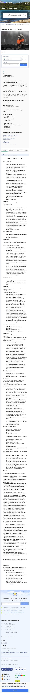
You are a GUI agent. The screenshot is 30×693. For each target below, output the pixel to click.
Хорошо (15, 690)
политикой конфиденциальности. (10, 608)
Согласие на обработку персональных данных (12, 650)
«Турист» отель (6, 141)
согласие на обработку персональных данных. (15, 610)
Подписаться (24, 603)
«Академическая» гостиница (9, 144)
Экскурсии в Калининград (11, 24)
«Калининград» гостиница (9, 138)
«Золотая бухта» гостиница (9, 136)
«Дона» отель (6, 142)
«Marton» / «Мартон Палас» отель (10, 135)
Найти (23, 64)
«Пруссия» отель (7, 139)
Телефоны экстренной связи (8, 636)
